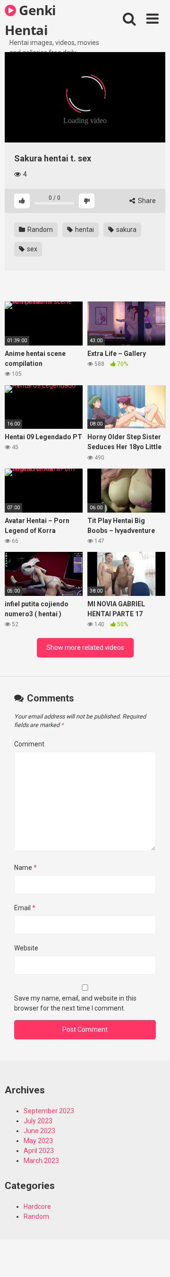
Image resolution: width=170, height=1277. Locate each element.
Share (146, 200)
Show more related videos (85, 647)
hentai (84, 229)
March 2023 (41, 1160)
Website (26, 948)
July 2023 (38, 1121)
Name (25, 867)
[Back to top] (152, 1258)
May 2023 (38, 1140)
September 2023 (49, 1111)
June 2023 (39, 1131)
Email (24, 908)
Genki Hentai (30, 19)
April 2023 (39, 1150)
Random (39, 229)
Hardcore (37, 1206)
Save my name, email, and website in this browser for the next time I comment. (75, 1003)
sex (31, 249)
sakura (125, 229)
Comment (29, 744)
